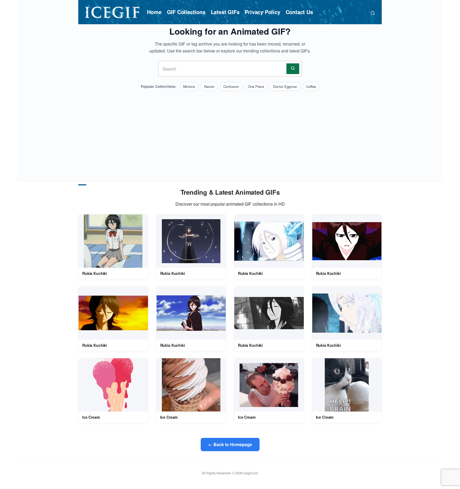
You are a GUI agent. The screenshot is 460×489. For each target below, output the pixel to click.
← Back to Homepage (230, 444)
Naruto (209, 86)
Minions (189, 86)
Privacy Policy (262, 12)
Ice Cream (91, 417)
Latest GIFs (225, 12)
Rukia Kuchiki (94, 273)
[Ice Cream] (113, 385)
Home (154, 12)
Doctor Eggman (285, 86)
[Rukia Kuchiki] (113, 241)
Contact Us (299, 12)
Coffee (311, 86)
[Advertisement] (230, 130)
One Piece (256, 86)
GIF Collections (186, 12)
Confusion (231, 86)
